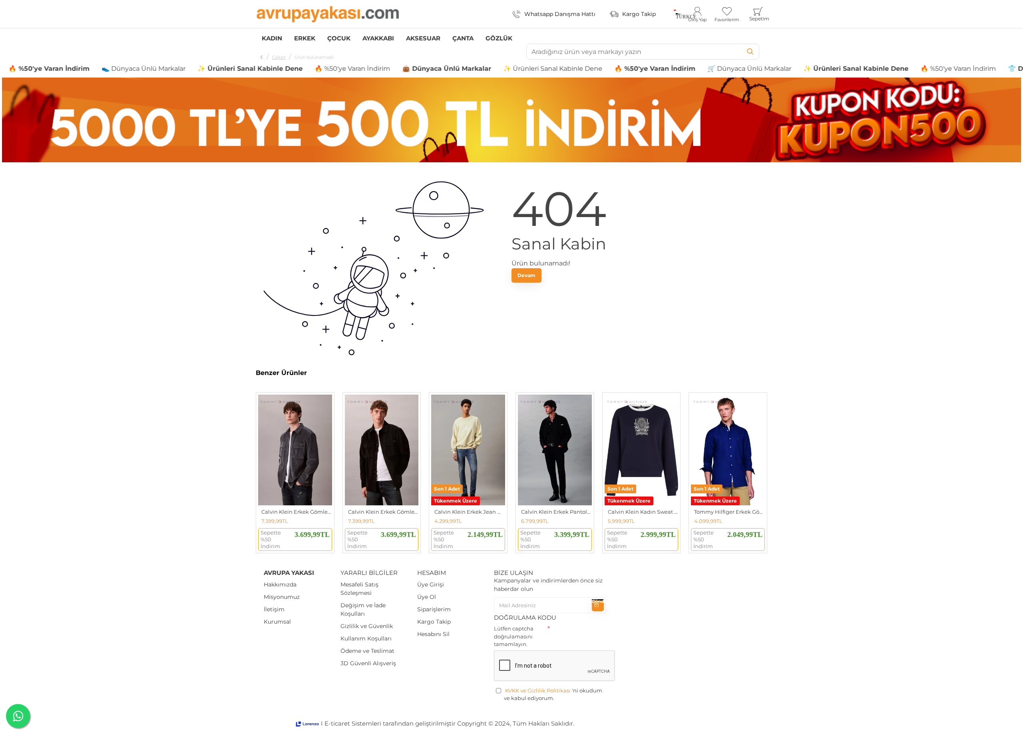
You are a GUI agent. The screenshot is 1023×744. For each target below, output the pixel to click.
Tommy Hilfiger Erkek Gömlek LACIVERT (729, 512)
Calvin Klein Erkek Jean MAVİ (469, 512)
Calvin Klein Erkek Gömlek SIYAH (383, 512)
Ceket (278, 57)
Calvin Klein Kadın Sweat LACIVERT (643, 512)
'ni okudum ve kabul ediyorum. (553, 694)
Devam (526, 275)
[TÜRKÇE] (675, 14)
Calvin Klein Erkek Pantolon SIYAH (556, 512)
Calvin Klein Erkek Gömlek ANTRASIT (296, 512)
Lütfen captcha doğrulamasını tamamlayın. (513, 636)
